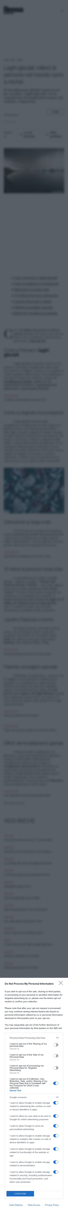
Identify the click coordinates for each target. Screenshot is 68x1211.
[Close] (62, 984)
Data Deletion (16, 1205)
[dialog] (34, 1094)
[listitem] (34, 1037)
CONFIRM (20, 1194)
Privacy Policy (52, 1205)
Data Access (34, 1205)
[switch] (55, 1044)
